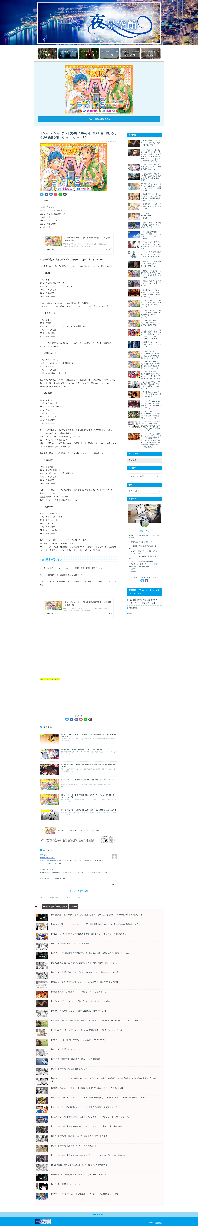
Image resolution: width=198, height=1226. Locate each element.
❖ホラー (73, 907)
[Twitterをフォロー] (142, 580)
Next (162, 54)
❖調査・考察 (48, 907)
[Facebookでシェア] (46, 194)
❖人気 (38, 907)
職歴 (131, 613)
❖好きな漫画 (61, 907)
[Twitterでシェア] (42, 194)
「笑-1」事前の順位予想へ (99, 119)
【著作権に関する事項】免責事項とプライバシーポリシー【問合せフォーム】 (145, 601)
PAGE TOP (100, 1214)
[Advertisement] (78, 650)
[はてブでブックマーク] (51, 194)
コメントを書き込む (78, 891)
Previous (36, 54)
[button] (65, 194)
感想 (58, 679)
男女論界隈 (133, 608)
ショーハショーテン (47, 679)
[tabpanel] (47, 53)
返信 (114, 884)
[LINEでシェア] (60, 194)
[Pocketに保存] (55, 194)
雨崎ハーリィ (144, 531)
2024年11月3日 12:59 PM (47, 858)
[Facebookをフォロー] (146, 580)
